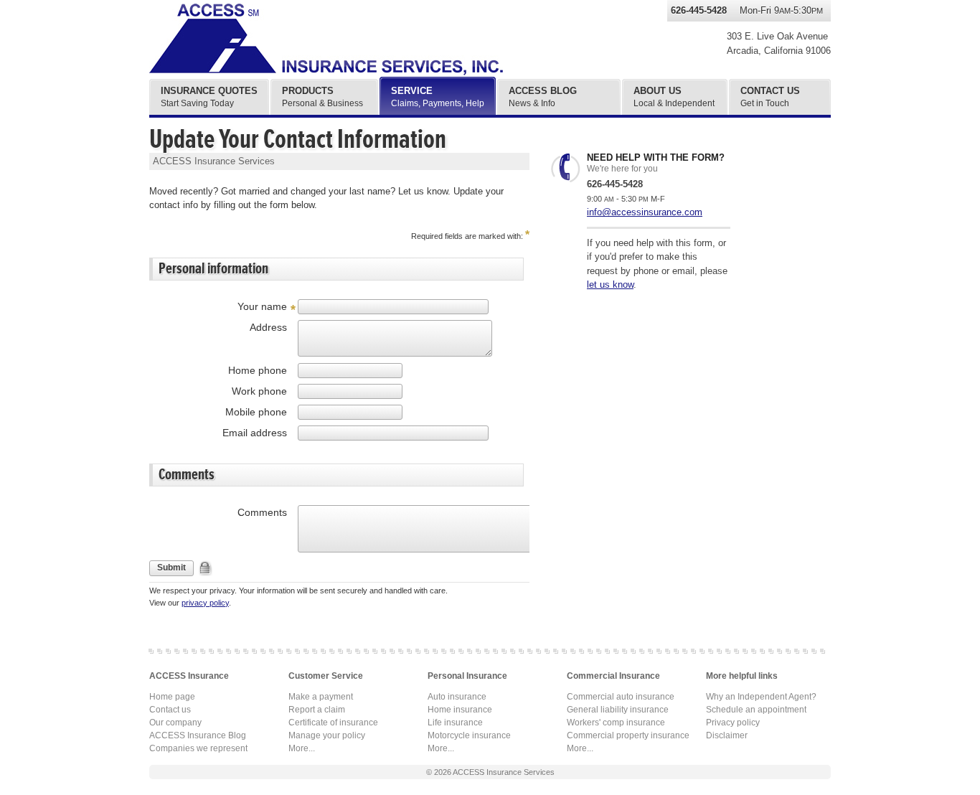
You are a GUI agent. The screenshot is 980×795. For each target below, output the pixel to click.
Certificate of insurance (333, 723)
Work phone (259, 391)
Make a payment (320, 697)
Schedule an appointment (756, 710)
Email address (254, 432)
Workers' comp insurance (616, 723)
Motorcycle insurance (469, 735)
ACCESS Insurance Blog (197, 735)
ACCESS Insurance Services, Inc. (343, 39)
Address (268, 327)
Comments (262, 512)
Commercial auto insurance (620, 697)
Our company (175, 723)
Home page (172, 697)
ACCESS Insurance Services (504, 772)
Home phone (257, 370)
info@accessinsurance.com (644, 212)
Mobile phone (256, 412)
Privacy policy (733, 723)
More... (301, 748)
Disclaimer (727, 735)
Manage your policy (326, 735)
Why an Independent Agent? (761, 697)
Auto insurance (457, 697)
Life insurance (455, 723)
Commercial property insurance (628, 735)
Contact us (170, 710)
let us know (610, 284)
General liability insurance (618, 710)
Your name (262, 306)
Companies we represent (198, 748)
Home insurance (460, 710)
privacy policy (205, 602)
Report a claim (316, 710)
